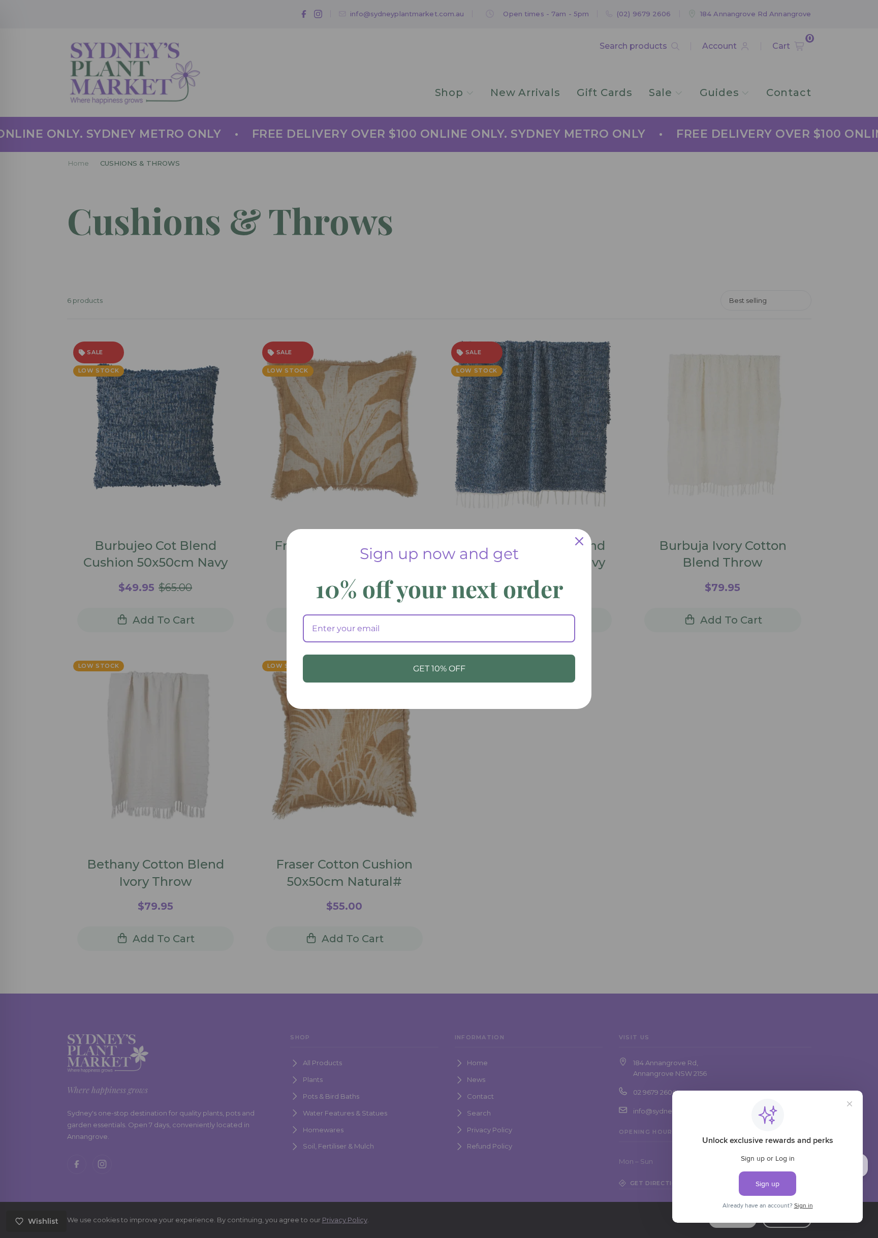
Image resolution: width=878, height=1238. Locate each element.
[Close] (579, 541)
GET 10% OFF (439, 668)
